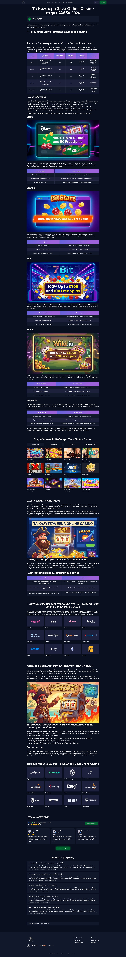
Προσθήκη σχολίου (91, 823)
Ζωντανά (52, 444)
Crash (71, 444)
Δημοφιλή (34, 444)
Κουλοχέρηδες (89, 444)
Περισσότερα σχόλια (63, 848)
